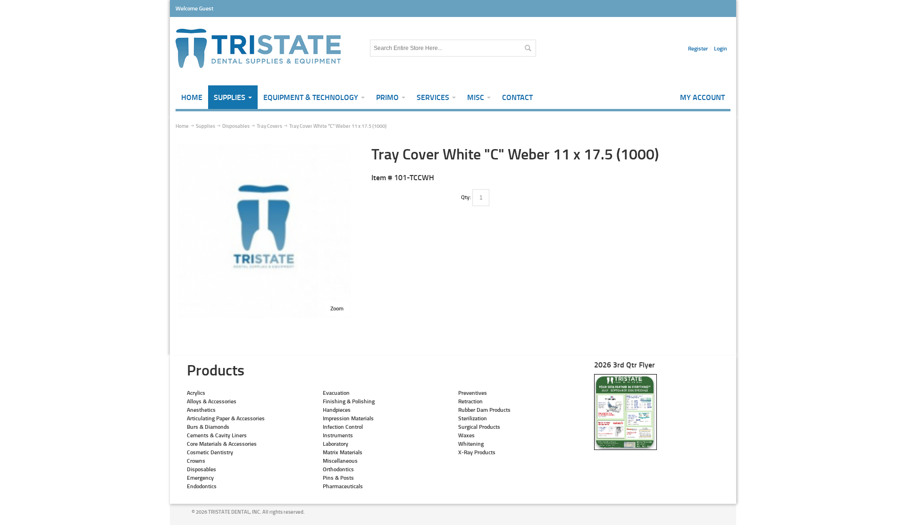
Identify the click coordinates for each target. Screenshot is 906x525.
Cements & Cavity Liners (217, 435)
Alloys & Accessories (211, 401)
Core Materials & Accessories (222, 444)
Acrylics (196, 393)
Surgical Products (479, 427)
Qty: (466, 197)
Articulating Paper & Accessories (226, 418)
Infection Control (343, 427)
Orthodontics (338, 469)
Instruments (338, 435)
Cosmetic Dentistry (210, 452)
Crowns (196, 461)
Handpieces (337, 410)
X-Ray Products (476, 452)
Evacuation (336, 393)
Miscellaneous (340, 461)
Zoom (337, 308)
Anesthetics (201, 410)
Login (720, 48)
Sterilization (472, 418)
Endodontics (202, 486)
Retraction (470, 401)
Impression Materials (348, 418)
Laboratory (335, 444)
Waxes (466, 435)
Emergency (200, 478)
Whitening (471, 444)
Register (698, 48)
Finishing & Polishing (349, 401)
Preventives (472, 393)
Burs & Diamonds (208, 427)
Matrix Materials (342, 452)
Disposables (201, 469)
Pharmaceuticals (343, 486)
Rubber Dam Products (484, 410)
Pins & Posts (338, 478)
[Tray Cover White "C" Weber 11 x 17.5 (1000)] (264, 148)
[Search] (527, 48)
